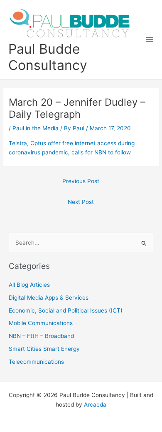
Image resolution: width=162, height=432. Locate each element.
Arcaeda (95, 404)
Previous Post (80, 181)
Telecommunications (36, 361)
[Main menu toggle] (149, 39)
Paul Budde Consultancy (47, 57)
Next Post (81, 202)
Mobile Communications (41, 323)
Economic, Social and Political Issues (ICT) (66, 310)
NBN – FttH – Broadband (41, 336)
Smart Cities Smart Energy (44, 348)
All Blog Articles (29, 284)
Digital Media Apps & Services (48, 297)
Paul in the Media (35, 128)
